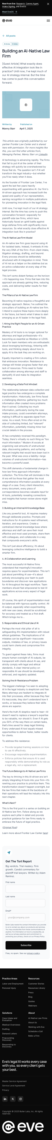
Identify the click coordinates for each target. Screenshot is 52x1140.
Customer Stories (36, 983)
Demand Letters (9, 1033)
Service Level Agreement (13, 1085)
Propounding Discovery (8, 1039)
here (45, 833)
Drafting (6, 1029)
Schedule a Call (35, 1031)
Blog (30, 997)
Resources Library (36, 988)
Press (31, 992)
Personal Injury (9, 988)
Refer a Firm (33, 1036)
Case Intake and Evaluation (9, 1019)
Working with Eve (36, 1027)
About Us (32, 1022)
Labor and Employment (12, 983)
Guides (31, 1001)
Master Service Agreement (14, 1081)
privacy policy (33, 953)
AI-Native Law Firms (37, 1018)
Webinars (32, 1005)
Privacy (5, 1090)
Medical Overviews (11, 1025)
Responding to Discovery (9, 1045)
